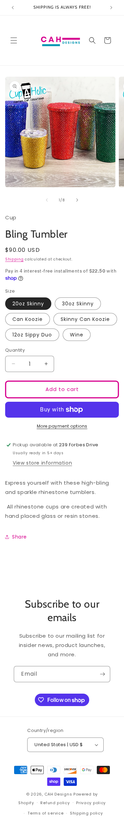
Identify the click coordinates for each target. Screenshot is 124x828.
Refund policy (55, 803)
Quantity (15, 350)
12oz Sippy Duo (32, 334)
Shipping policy (86, 813)
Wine (76, 334)
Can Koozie (27, 319)
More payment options (62, 426)
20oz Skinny (28, 303)
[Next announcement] (111, 7)
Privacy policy (91, 803)
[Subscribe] (102, 674)
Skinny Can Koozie (85, 319)
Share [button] (19, 536)
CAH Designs (58, 794)
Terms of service (45, 813)
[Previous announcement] (12, 7)
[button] (13, 40)
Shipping (14, 259)
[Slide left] (46, 200)
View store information (42, 462)
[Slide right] (77, 200)
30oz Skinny (78, 303)
